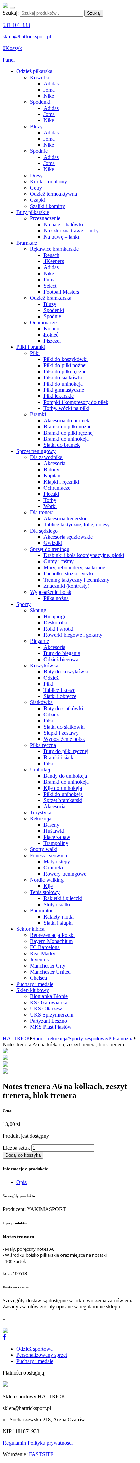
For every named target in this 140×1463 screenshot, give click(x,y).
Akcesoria (54, 463)
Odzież (51, 678)
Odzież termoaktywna (53, 194)
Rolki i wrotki (58, 629)
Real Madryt (43, 953)
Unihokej (40, 770)
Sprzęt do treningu (49, 549)
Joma (49, 90)
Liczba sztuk (16, 1148)
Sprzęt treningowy (36, 451)
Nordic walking (47, 880)
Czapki (37, 200)
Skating (38, 610)
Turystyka (40, 812)
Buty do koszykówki (65, 671)
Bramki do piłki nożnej (68, 426)
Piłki (35, 353)
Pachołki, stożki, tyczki (68, 573)
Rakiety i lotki (58, 917)
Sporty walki (43, 849)
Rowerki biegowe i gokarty (72, 635)
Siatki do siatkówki (64, 727)
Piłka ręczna (43, 745)
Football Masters (61, 292)
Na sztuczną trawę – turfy (71, 230)
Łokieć (50, 335)
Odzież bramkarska (50, 298)
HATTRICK (16, 1038)
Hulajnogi (54, 616)
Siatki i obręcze (59, 696)
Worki (50, 506)
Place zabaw (56, 837)
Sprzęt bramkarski (62, 800)
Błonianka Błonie (49, 996)
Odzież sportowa (34, 1349)
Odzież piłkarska (34, 71)
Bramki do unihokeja (66, 439)
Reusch (51, 255)
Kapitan (51, 475)
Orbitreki (53, 868)
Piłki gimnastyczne (63, 390)
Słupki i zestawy (61, 733)
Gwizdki (52, 543)
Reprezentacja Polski (52, 935)
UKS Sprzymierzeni (51, 1015)
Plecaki (51, 494)
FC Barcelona (45, 947)
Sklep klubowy (32, 990)
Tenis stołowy (45, 892)
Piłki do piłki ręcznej (65, 371)
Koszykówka (44, 665)
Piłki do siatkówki (62, 377)
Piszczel (52, 341)
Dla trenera (42, 512)
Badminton (42, 910)
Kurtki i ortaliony (48, 181)
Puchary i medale (34, 984)
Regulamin (14, 1443)
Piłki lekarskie (58, 396)
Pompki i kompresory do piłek (75, 402)
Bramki (38, 414)
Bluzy (36, 126)
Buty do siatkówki (63, 708)
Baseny (51, 825)
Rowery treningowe (64, 874)
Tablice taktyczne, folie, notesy (76, 524)
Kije (48, 886)
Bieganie (39, 641)
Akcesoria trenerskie (65, 518)
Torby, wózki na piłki (66, 408)
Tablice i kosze (59, 690)
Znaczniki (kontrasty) (66, 586)
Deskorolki (55, 622)
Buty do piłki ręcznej (65, 751)
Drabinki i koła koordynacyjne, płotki (83, 555)
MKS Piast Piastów (51, 1027)
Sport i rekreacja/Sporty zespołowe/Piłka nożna (83, 1038)
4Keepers (53, 261)
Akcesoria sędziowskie (68, 537)
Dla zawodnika (46, 457)
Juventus (39, 959)
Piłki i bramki (30, 347)
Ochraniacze (43, 322)
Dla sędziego (44, 531)
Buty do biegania (61, 653)
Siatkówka (41, 702)
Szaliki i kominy (47, 206)
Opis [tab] (21, 1182)
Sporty (23, 604)
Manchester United (50, 972)
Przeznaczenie (45, 218)
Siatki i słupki (58, 923)
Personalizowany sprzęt (41, 1355)
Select (49, 286)
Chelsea (38, 978)
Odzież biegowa (60, 659)
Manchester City (47, 966)
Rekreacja (40, 819)
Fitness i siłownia (48, 855)
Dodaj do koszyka (23, 1155)
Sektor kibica (30, 929)
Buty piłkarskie (32, 212)
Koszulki (39, 77)
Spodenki (40, 102)
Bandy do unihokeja (65, 776)
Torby (49, 500)
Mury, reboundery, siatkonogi (75, 567)
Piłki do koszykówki (65, 359)
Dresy (36, 175)
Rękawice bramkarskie (54, 249)
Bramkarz (26, 243)
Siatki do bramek (61, 445)
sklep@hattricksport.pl (27, 36)
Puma (49, 279)
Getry (36, 188)
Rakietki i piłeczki (62, 898)
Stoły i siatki (56, 904)
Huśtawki (53, 831)
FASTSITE (41, 1454)
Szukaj (94, 13)
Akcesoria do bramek (66, 420)
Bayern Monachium (51, 941)
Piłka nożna (56, 598)
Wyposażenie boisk (50, 592)
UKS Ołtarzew (46, 1008)
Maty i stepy (56, 861)
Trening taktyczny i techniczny (76, 580)
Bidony (51, 469)
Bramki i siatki (59, 757)
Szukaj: (11, 13)
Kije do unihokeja (62, 788)
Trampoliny (55, 843)
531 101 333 (16, 25)
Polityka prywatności (50, 1443)
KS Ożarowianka (48, 1002)
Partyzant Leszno (48, 1021)
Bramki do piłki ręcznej (68, 433)
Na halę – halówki (63, 224)
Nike (48, 96)
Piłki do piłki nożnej (65, 365)
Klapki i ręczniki (61, 482)
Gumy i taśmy (58, 561)
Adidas (51, 83)
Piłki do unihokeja (63, 384)
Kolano (51, 328)
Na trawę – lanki (61, 237)
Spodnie (39, 151)
